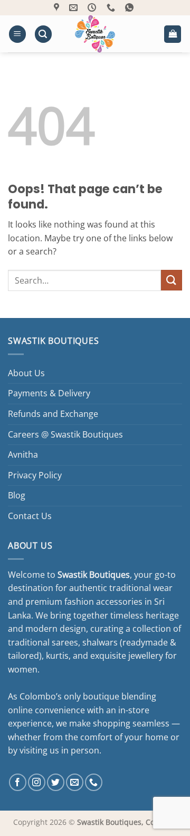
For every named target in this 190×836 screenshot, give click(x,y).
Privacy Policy (35, 475)
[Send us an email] (74, 782)
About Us (26, 373)
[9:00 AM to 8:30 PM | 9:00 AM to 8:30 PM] (93, 7)
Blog (16, 495)
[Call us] (93, 782)
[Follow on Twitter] (55, 782)
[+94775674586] (112, 7)
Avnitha (23, 454)
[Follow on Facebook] (17, 782)
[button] (17, 34)
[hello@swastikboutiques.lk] (74, 7)
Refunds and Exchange (53, 414)
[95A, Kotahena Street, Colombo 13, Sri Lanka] (58, 7)
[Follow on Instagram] (36, 782)
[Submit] (171, 280)
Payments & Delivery (49, 393)
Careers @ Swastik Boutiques (65, 434)
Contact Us (30, 516)
